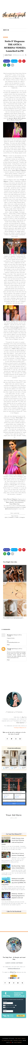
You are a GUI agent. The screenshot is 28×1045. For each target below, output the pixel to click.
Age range (5, 1001)
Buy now (20, 1015)
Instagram (22, 517)
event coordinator (16, 652)
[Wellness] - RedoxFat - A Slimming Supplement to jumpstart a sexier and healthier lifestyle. (13, 897)
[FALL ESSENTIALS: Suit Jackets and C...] (14, 608)
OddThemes (18, 1042)
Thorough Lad (10, 648)
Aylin (6, 517)
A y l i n (24, 717)
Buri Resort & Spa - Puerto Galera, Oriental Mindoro (18, 867)
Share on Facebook (7, 62)
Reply (8, 644)
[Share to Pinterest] (12, 65)
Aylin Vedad (8, 55)
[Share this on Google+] (20, 61)
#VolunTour (13, 972)
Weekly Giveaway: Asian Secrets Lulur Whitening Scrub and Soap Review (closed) (13, 841)
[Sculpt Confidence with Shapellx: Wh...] (14, 573)
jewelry (5, 37)
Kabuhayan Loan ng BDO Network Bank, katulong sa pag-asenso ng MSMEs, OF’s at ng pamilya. (14, 881)
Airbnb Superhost (20, 722)
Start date (4, 1009)
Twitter (17, 517)
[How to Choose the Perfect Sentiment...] (14, 590)
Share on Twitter (14, 62)
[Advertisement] (14, 533)
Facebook (11, 517)
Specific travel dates (9, 1007)
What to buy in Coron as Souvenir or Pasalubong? (18, 854)
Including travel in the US (10, 1005)
